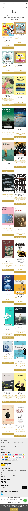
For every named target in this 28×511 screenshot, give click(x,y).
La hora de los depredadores (20, 262)
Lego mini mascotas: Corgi (8, 38)
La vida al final (20, 95)
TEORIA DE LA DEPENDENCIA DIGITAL (8, 328)
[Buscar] (26, 7)
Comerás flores (20, 294)
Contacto (3, 449)
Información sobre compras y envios (18, 443)
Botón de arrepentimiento (14, 502)
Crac (20, 227)
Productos (16, 446)
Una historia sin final (20, 194)
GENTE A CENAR (20, 360)
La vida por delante (8, 424)
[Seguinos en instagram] (2, 482)
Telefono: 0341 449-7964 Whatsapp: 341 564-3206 (14, 470)
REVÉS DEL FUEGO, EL (7, 191)
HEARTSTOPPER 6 (7, 95)
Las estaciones (20, 127)
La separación (7, 392)
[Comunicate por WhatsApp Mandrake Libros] (25, 500)
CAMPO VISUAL (7, 161)
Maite (20, 325)
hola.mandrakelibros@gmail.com (10, 473)
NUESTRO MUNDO (8, 353)
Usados (3, 446)
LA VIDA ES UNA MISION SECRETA (8, 292)
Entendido (14, 509)
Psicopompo (20, 392)
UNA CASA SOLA (7, 129)
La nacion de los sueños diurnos (8, 260)
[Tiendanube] (14, 498)
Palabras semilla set (8, 63)
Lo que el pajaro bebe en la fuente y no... (20, 426)
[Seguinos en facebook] (5, 482)
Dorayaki (8, 225)
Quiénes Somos (5, 442)
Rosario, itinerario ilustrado (20, 35)
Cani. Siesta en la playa (20, 63)
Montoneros (20, 157)
